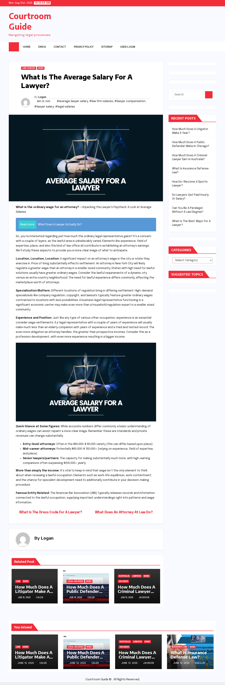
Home (27, 46)
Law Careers (28, 68)
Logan (42, 96)
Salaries (123, 581)
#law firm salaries (101, 101)
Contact (60, 46)
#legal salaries (65, 106)
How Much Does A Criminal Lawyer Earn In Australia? (136, 591)
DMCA (42, 46)
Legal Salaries (75, 581)
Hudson (200, 663)
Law (18, 581)
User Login (127, 46)
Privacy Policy (84, 46)
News (40, 68)
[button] (206, 46)
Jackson (144, 598)
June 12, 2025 (181, 663)
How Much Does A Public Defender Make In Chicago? (85, 591)
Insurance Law (179, 647)
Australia (124, 576)
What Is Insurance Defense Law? (189, 654)
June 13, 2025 (129, 663)
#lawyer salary (44, 106)
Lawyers (136, 576)
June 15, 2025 (26, 663)
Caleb (39, 598)
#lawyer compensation (129, 101)
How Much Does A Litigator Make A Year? (34, 591)
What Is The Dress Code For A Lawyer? (50, 512)
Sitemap (106, 46)
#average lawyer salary (72, 101)
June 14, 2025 (78, 663)
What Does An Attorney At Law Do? (124, 512)
